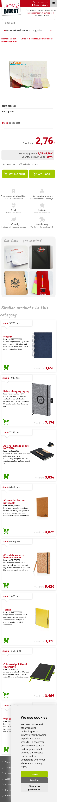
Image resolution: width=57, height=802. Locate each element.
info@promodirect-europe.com (40, 12)
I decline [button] (34, 780)
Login (45, 5)
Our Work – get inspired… (24, 241)
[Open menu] (53, 3)
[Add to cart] (6, 367)
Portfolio (9, 790)
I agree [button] (34, 774)
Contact (9, 795)
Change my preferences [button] (34, 788)
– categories (24, 30)
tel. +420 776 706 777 (43, 15)
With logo (43, 174)
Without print (16, 174)
